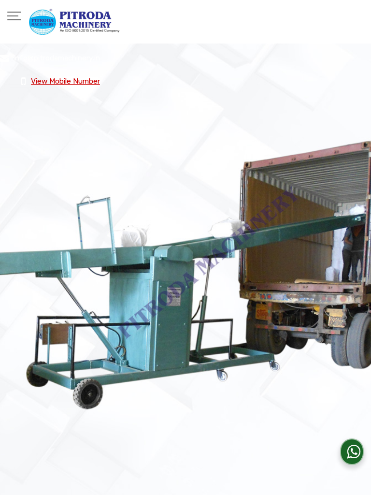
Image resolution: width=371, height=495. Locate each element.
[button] (65, 81)
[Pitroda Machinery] (74, 22)
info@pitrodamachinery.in (57, 58)
